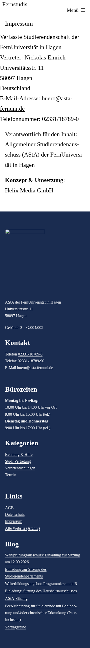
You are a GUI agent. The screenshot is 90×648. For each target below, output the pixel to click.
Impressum (13, 521)
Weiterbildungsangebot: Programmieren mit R (41, 584)
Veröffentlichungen (20, 468)
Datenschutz (14, 514)
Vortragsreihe (15, 627)
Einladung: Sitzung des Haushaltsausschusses (41, 591)
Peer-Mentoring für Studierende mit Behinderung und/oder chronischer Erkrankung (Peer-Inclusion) (41, 613)
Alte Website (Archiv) (22, 528)
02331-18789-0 (30, 354)
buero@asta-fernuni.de (35, 368)
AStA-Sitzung (16, 598)
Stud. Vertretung (18, 461)
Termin (10, 475)
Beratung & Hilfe (18, 454)
